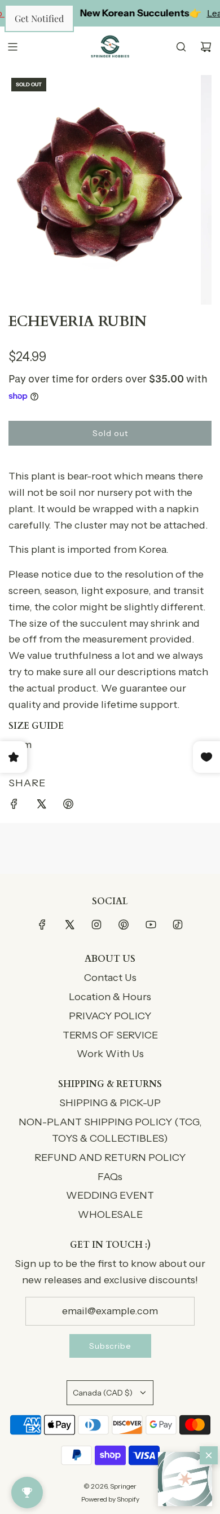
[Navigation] (12, 46)
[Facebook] (42, 924)
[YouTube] (150, 924)
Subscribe (110, 1346)
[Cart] (205, 46)
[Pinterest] (123, 924)
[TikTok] (177, 924)
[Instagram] (96, 924)
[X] (69, 924)
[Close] (209, 1455)
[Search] (181, 46)
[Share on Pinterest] (68, 806)
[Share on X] (41, 806)
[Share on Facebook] (14, 806)
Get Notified (39, 18)
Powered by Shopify (110, 1499)
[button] (185, 1479)
